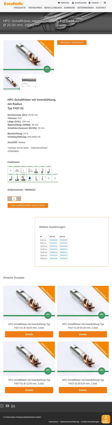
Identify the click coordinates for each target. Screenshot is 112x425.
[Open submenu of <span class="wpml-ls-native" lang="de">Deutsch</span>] (100, 2)
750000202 (53, 246)
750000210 (63, 249)
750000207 (63, 240)
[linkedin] (13, 406)
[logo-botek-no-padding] (14, 3)
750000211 (63, 252)
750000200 (53, 240)
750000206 (53, 258)
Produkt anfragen (71, 42)
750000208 (63, 243)
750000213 (63, 258)
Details (29, 334)
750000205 (53, 255)
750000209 (63, 246)
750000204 (53, 252)
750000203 (53, 249)
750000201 (53, 243)
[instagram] (2, 406)
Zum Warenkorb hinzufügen (28, 205)
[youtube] (7, 406)
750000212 (63, 255)
